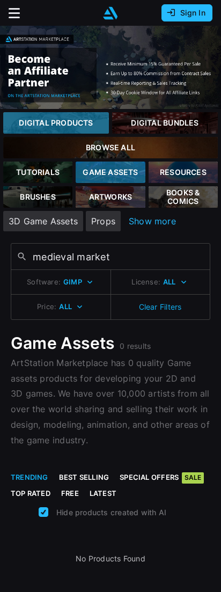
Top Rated (30, 493)
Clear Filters (160, 306)
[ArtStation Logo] (110, 13)
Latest (103, 493)
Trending (29, 477)
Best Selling (84, 477)
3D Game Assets (43, 221)
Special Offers (160, 477)
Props (103, 221)
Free (70, 493)
